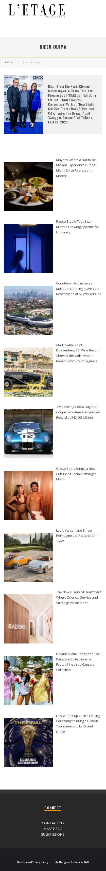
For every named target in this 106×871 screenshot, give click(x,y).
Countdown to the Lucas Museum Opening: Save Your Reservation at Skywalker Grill (78, 288)
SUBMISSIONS (53, 834)
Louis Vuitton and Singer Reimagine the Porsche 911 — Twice (78, 535)
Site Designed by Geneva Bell (71, 862)
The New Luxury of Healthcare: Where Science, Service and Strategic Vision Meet (79, 597)
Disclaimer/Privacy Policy (32, 862)
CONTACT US (53, 823)
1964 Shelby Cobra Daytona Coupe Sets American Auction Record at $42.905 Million (78, 411)
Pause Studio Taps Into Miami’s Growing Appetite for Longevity (77, 226)
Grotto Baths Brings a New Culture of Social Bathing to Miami (76, 473)
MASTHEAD (52, 828)
